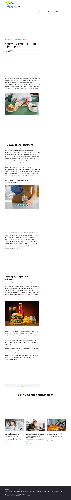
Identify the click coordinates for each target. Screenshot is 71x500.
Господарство (18, 12)
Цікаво (58, 12)
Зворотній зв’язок (10, 495)
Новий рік (9, 12)
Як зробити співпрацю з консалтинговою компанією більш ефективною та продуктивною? (35, 435)
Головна (7, 39)
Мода (35, 12)
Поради (41, 12)
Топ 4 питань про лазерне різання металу (55, 433)
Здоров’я (27, 12)
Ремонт (50, 12)
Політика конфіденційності (23, 495)
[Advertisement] (35, 27)
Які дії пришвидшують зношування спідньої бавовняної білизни (12, 434)
